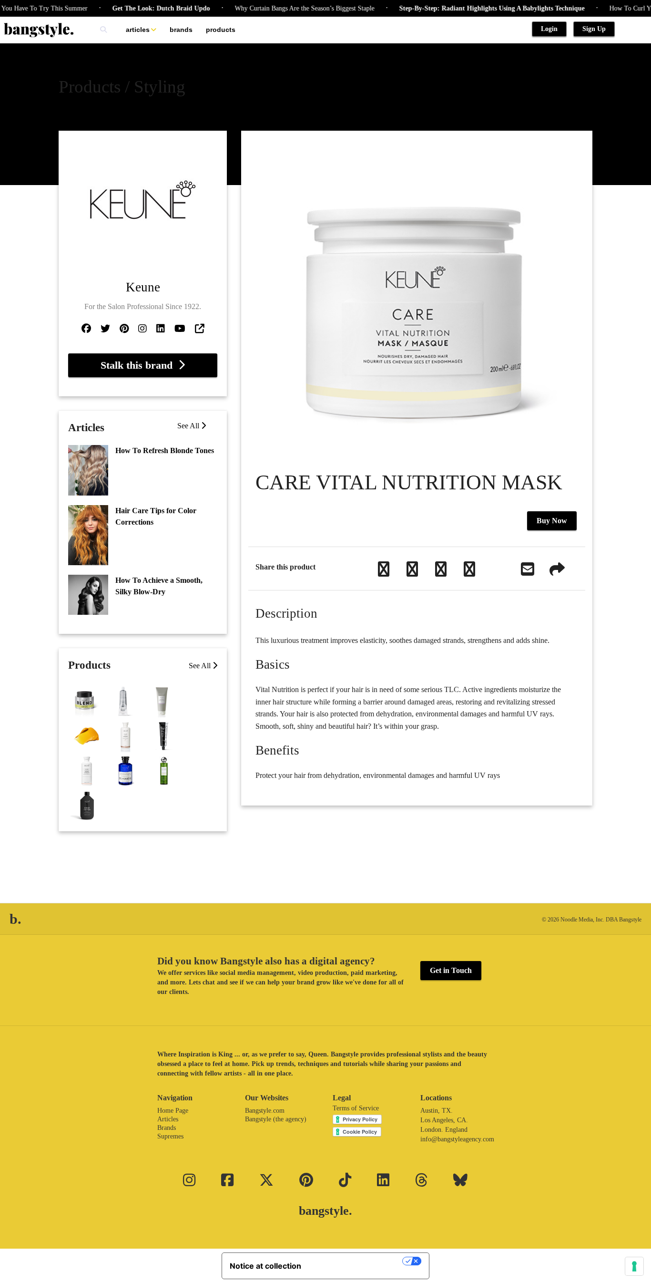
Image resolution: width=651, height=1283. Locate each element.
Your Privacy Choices (356, 1261)
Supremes (170, 1136)
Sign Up (594, 28)
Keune (143, 287)
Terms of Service (356, 1108)
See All (189, 426)
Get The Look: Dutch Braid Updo (144, 8)
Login (549, 28)
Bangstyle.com (265, 1110)
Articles (138, 29)
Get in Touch (451, 970)
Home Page (172, 1110)
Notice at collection (265, 1266)
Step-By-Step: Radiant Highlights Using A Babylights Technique (475, 8)
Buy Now (552, 521)
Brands (181, 29)
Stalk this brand (139, 365)
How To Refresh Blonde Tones (164, 450)
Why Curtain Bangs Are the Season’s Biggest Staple (288, 8)
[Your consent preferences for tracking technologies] (634, 1266)
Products (220, 29)
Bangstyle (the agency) (275, 1119)
